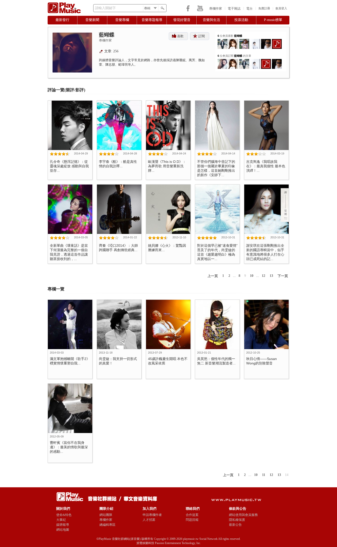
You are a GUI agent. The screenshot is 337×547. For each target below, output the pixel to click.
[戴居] (266, 41)
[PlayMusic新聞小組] (277, 41)
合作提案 (192, 515)
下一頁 (283, 276)
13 (271, 276)
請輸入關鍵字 (105, 8)
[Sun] (233, 41)
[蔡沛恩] (222, 61)
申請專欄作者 (152, 515)
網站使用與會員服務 (243, 515)
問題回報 (192, 520)
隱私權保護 (237, 520)
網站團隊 (105, 515)
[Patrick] (255, 41)
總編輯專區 (107, 525)
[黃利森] (244, 41)
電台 (249, 8)
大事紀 (61, 520)
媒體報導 (62, 525)
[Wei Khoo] (222, 41)
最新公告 (235, 525)
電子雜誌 (234, 8)
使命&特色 (64, 515)
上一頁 (212, 276)
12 (263, 276)
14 (286, 475)
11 (263, 475)
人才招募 (149, 520)
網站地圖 (62, 529)
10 (251, 276)
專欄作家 (215, 8)
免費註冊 (264, 8)
